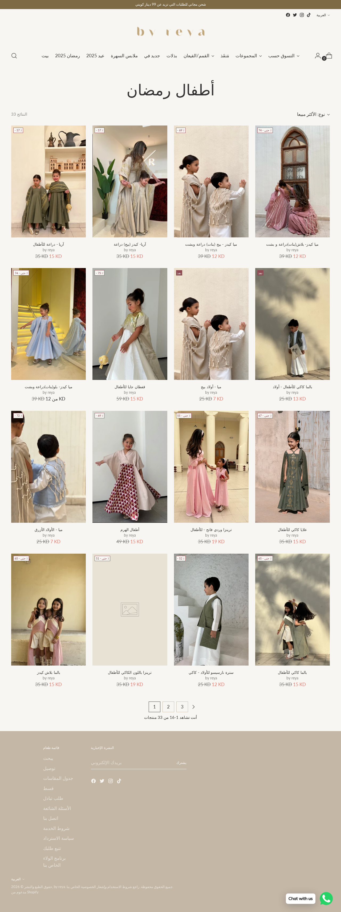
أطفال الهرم (130, 529)
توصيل (49, 768)
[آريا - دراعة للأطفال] (48, 181)
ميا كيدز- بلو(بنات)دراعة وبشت (48, 386)
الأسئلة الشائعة (57, 808)
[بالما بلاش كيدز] (48, 610)
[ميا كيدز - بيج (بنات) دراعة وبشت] (211, 181)
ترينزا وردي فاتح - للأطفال (211, 529)
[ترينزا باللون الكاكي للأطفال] (129, 610)
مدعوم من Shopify (25, 892)
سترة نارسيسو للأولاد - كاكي (211, 672)
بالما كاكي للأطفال (292, 672)
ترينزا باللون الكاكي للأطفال (130, 672)
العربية (321, 15)
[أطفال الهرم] (129, 467)
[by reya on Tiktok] (308, 15)
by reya (59, 887)
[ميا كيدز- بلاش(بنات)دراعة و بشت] (292, 181)
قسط (48, 788)
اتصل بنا (50, 818)
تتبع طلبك (52, 848)
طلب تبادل (53, 798)
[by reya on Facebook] (288, 15)
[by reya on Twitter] (295, 15)
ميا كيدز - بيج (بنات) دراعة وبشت (211, 244)
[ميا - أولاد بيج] (211, 324)
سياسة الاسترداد (58, 838)
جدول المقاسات (58, 778)
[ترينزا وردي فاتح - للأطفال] (211, 467)
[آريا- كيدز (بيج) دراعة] (129, 181)
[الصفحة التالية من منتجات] (193, 707)
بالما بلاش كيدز (48, 672)
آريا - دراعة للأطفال (48, 244)
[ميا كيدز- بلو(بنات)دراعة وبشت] (48, 324)
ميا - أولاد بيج (211, 386)
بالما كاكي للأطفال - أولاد (292, 386)
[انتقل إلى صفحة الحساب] (315, 55)
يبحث (48, 758)
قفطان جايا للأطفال (130, 386)
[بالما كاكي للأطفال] (292, 610)
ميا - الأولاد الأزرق (49, 529)
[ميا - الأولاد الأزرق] (48, 467)
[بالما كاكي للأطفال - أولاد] (292, 324)
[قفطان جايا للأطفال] (129, 324)
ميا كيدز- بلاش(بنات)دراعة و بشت (292, 244)
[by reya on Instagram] (301, 15)
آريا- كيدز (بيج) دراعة (130, 244)
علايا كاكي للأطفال (292, 529)
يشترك (181, 762)
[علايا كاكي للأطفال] (292, 467)
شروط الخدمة (56, 828)
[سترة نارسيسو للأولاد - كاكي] (211, 610)
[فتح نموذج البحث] (14, 55)
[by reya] (170, 32)
